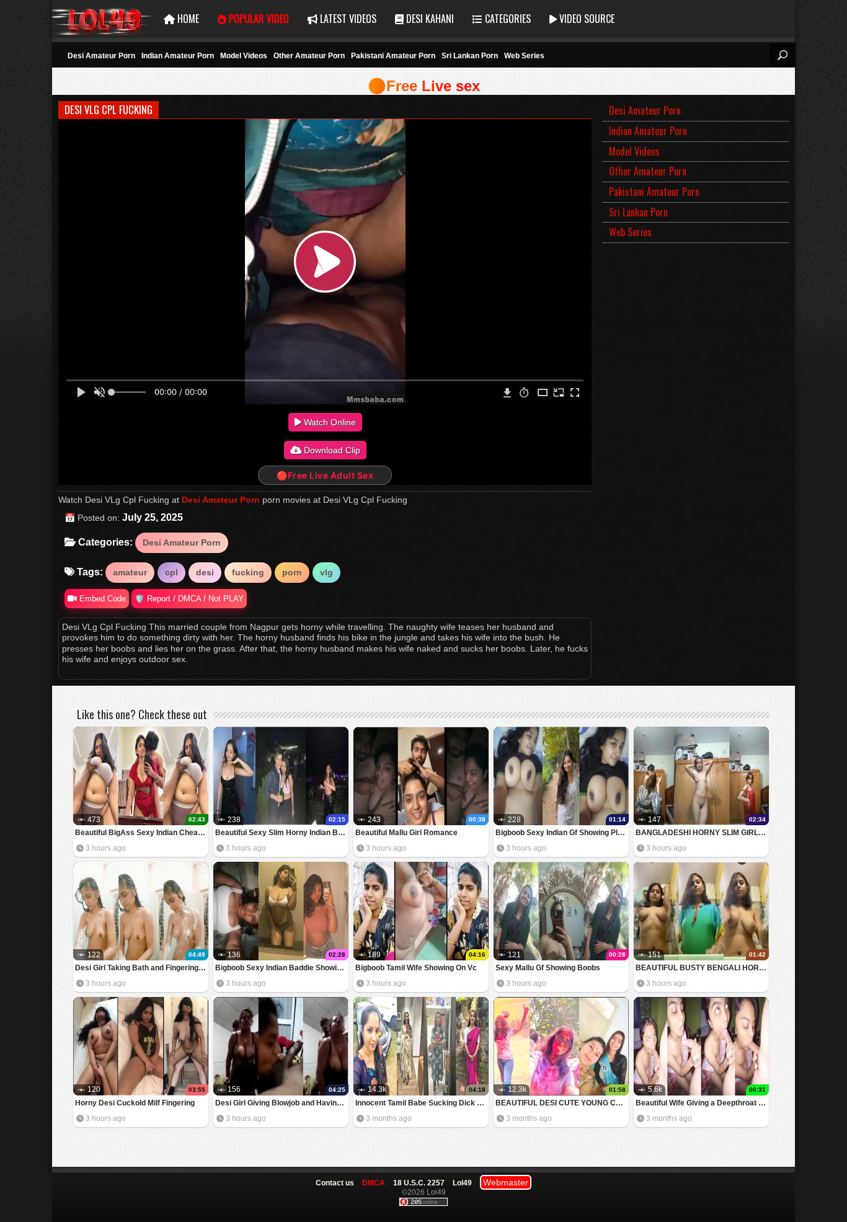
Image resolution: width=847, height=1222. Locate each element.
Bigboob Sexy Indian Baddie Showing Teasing (281, 967)
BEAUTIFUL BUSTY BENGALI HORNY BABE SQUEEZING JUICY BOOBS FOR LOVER (702, 967)
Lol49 (103, 19)
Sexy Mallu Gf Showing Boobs (547, 967)
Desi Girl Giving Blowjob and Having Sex (281, 1103)
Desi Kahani (429, 18)
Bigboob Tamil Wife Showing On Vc (416, 967)
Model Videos (243, 55)
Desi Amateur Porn (101, 55)
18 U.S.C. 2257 (419, 1183)
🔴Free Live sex (424, 85)
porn (292, 572)
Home (187, 18)
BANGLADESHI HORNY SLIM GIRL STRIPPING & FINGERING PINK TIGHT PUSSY (702, 832)
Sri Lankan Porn (469, 55)
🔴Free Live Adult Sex (325, 475)
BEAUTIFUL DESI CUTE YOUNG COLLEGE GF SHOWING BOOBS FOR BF (562, 1103)
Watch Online (328, 422)
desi (205, 572)
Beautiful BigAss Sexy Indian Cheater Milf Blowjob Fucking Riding (141, 832)
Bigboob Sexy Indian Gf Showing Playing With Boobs (562, 832)
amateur (130, 572)
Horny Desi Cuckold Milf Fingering (135, 1103)
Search (781, 55)
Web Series (524, 55)
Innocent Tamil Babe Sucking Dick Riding (422, 1103)
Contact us (335, 1183)
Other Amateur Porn (309, 55)
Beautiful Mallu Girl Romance (406, 832)
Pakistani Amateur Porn (393, 55)
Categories (506, 18)
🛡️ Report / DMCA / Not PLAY (189, 598)
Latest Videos (346, 18)
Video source (585, 18)
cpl (171, 572)
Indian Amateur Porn (177, 55)
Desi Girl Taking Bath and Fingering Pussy (141, 967)
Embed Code (101, 598)
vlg (326, 572)
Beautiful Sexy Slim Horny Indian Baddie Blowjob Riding (281, 832)
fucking (248, 572)
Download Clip (330, 450)
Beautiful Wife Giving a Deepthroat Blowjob (702, 1103)
